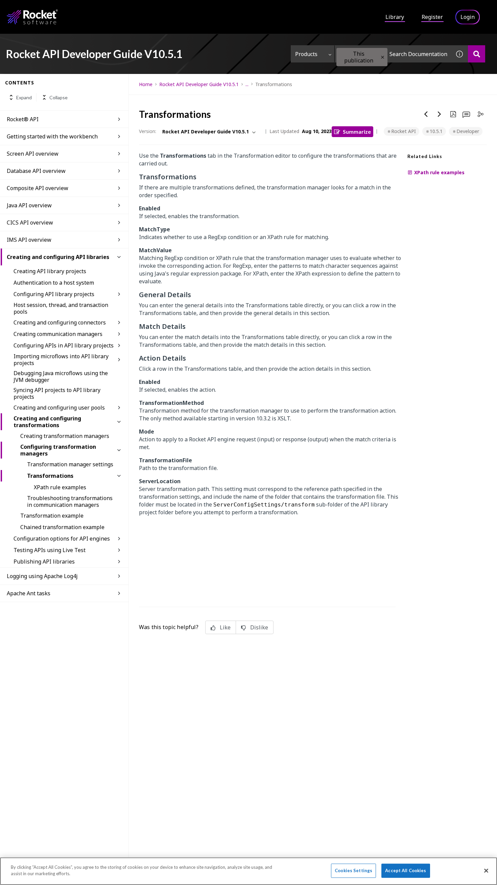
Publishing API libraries (44, 561)
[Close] (486, 870)
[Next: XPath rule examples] (439, 114)
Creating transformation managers (64, 436)
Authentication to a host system (54, 282)
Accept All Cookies (405, 870)
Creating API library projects (50, 271)
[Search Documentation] (476, 53)
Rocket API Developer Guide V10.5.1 (199, 84)
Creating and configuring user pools (59, 407)
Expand (24, 97)
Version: (147, 131)
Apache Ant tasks (28, 593)
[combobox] (393, 53)
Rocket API (403, 131)
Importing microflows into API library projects (61, 359)
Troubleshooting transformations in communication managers (70, 501)
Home (145, 84)
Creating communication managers (58, 334)
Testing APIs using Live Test (50, 550)
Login (467, 17)
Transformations (50, 475)
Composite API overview (37, 188)
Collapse (58, 97)
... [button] (247, 84)
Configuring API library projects (54, 294)
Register (432, 17)
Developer (467, 131)
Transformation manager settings (70, 464)
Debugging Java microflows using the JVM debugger (61, 376)
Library (394, 17)
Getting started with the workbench (52, 136)
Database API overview (36, 171)
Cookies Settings (353, 870)
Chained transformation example (62, 527)
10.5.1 (436, 131)
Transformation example (52, 515)
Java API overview (29, 205)
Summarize (357, 131)
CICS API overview (30, 222)
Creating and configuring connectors (60, 322)
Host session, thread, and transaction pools (61, 308)
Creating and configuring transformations (47, 421)
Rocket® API (23, 119)
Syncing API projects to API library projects (57, 393)
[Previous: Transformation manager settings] (426, 114)
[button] (382, 57)
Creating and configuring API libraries (58, 257)
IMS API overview (29, 239)
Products (306, 54)
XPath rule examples (60, 487)
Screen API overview (32, 153)
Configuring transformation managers (58, 450)
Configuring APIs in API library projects (64, 345)
